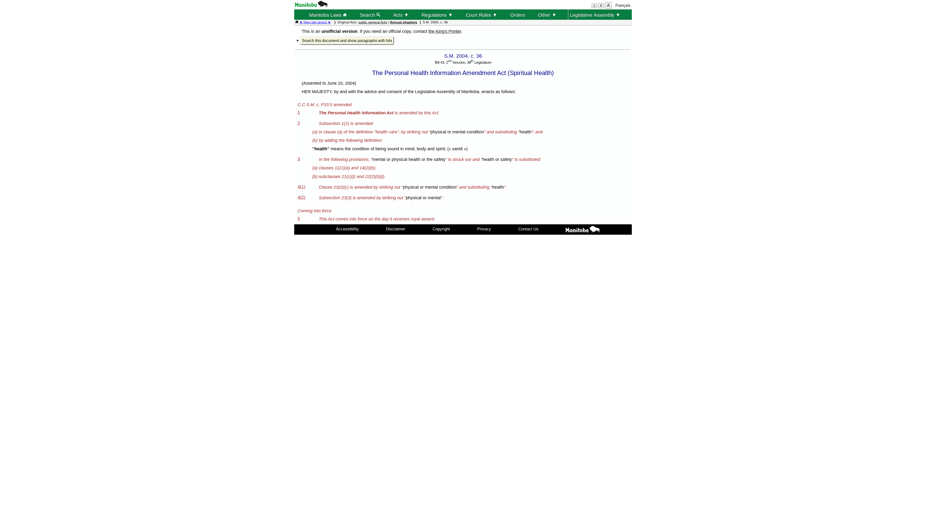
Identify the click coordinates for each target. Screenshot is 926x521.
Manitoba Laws (326, 15)
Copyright (441, 228)
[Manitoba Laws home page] (297, 22)
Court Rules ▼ (481, 15)
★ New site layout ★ (315, 22)
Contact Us (528, 228)
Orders (517, 15)
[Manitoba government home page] (311, 6)
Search (368, 15)
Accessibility (347, 228)
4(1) (301, 186)
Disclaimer (395, 228)
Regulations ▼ (437, 15)
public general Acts (372, 22)
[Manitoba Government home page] (582, 230)
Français (622, 5)
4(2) (301, 197)
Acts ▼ (401, 15)
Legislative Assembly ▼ (595, 15)
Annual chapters (403, 22)
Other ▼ (547, 15)
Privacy (484, 228)
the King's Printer (445, 31)
